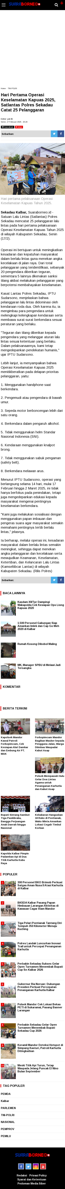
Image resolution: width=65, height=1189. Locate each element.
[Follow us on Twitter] (28, 1166)
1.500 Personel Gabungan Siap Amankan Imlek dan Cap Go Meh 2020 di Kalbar (38, 626)
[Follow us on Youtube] (43, 1166)
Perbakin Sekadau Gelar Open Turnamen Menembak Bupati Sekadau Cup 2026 (37, 1027)
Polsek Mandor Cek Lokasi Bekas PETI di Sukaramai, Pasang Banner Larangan (40, 1007)
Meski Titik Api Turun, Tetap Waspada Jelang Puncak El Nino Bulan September (38, 1068)
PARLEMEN (8, 1108)
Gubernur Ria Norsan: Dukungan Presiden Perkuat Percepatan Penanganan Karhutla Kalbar (39, 987)
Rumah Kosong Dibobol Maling (37, 644)
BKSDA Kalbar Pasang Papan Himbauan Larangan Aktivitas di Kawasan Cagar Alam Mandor (38, 905)
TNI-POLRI (12, 88)
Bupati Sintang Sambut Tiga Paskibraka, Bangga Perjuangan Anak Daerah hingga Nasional (15, 821)
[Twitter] (54, 133)
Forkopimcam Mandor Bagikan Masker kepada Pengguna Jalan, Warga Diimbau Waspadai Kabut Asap (49, 744)
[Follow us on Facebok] (21, 1166)
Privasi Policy (38, 1175)
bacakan (8, 127)
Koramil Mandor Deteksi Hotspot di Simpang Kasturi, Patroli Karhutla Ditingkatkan (40, 1048)
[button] (61, 1)
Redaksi (22, 1175)
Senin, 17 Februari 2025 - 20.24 (14, 122)
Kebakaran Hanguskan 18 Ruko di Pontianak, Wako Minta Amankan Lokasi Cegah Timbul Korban (49, 821)
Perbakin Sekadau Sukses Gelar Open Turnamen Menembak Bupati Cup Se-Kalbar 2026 (40, 966)
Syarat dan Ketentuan (31, 1179)
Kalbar (5, 1101)
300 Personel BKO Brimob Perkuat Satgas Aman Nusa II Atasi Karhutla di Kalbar (40, 885)
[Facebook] (61, 133)
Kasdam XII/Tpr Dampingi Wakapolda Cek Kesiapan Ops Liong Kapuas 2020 (41, 605)
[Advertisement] (32, 50)
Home (3, 88)
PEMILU (6, 1136)
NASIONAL (8, 1122)
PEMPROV (7, 1129)
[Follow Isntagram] (36, 1166)
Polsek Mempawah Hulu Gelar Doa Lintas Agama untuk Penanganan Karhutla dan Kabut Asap (49, 782)
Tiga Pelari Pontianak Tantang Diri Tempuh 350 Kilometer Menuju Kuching (40, 926)
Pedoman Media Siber (32, 1183)
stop (19, 127)
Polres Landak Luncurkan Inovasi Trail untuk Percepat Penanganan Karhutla (39, 946)
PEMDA (6, 1094)
